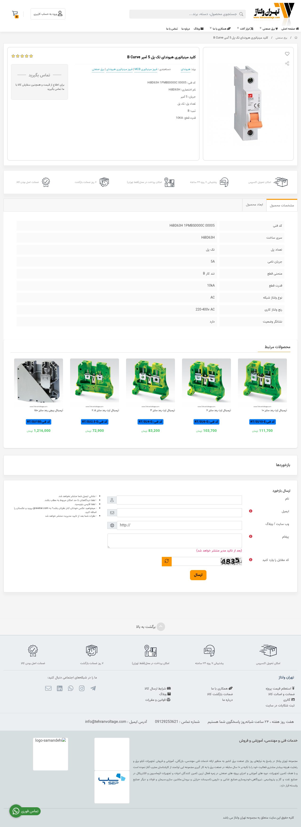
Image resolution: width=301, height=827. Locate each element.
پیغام (285, 537)
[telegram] (93, 689)
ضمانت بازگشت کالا (220, 694)
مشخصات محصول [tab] (282, 205)
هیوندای (185, 69)
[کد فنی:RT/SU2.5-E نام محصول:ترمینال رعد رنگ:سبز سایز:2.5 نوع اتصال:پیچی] (94, 382)
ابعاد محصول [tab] (254, 204)
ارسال (198, 575)
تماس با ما (172, 29)
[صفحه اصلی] (295, 38)
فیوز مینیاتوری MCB (146, 69)
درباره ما (186, 29)
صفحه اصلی (288, 29)
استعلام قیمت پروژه (279, 688)
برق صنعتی (269, 29)
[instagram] (82, 689)
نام (287, 498)
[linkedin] (59, 689)
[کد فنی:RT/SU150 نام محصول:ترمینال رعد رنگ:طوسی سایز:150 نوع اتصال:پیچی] (38, 382)
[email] (48, 689)
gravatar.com (40, 508)
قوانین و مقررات (155, 700)
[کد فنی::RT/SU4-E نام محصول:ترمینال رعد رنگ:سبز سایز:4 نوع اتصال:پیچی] (150, 382)
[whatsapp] (71, 689)
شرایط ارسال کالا (156, 688)
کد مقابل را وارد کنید (275, 560)
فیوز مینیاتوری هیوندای (119, 69)
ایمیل (285, 511)
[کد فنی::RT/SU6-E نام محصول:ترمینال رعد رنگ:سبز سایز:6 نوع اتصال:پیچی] (206, 382)
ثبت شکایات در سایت (280, 705)
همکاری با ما (220, 29)
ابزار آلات (245, 29)
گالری (287, 700)
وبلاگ (197, 29)
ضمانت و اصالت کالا (281, 694)
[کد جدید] (167, 561)
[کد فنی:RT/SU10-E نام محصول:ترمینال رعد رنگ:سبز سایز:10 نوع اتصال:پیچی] (262, 382)
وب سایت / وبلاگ (277, 524)
